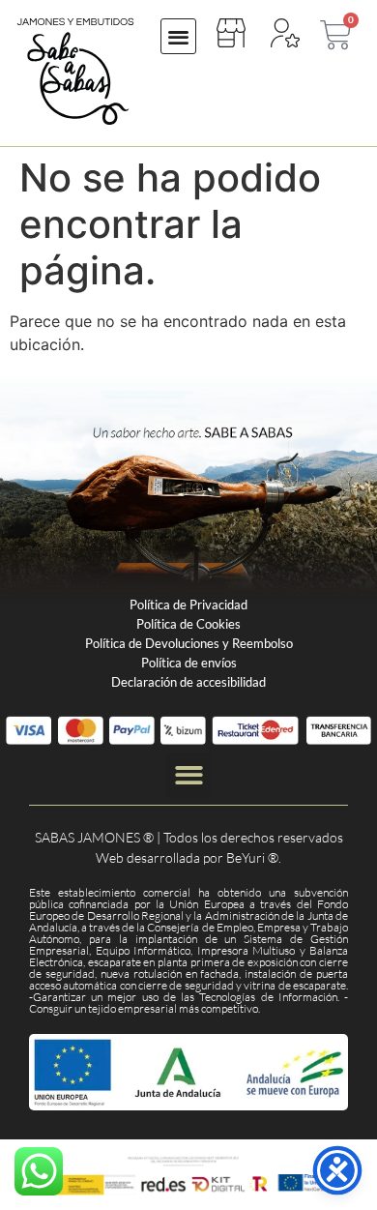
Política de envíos (189, 662)
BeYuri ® (252, 857)
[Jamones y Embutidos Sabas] (75, 72)
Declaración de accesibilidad (188, 682)
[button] (178, 36)
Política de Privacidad (188, 604)
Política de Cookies (188, 624)
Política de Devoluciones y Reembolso (189, 643)
